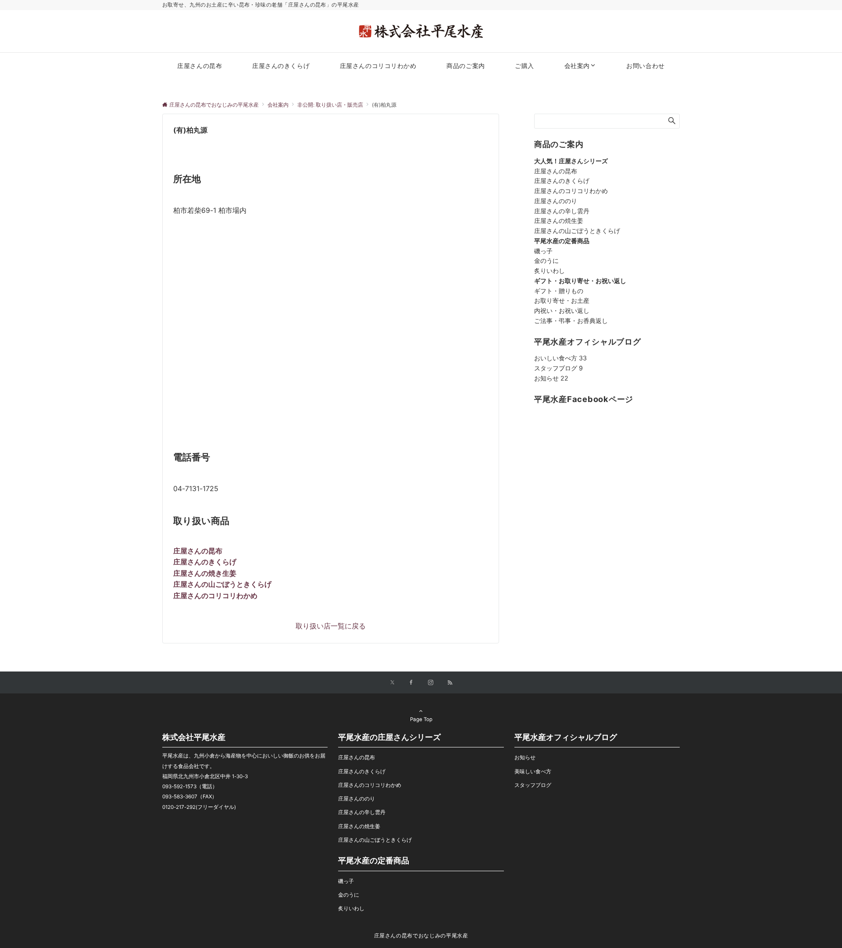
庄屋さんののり (555, 201)
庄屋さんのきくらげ (561, 180)
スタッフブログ (558, 368)
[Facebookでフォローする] (411, 683)
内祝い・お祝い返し (561, 310)
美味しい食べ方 (532, 771)
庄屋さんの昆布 (555, 171)
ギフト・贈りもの (558, 290)
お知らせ (551, 378)
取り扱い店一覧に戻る (331, 625)
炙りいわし (549, 270)
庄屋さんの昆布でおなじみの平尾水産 (421, 936)
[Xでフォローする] (392, 683)
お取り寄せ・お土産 (561, 300)
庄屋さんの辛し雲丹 (561, 211)
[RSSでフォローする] (450, 683)
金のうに (546, 260)
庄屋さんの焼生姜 (558, 220)
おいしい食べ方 (560, 358)
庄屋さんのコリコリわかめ (571, 190)
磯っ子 (543, 251)
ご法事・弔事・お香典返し (571, 320)
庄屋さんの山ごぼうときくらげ (577, 230)
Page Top (421, 719)
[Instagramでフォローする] (430, 683)
